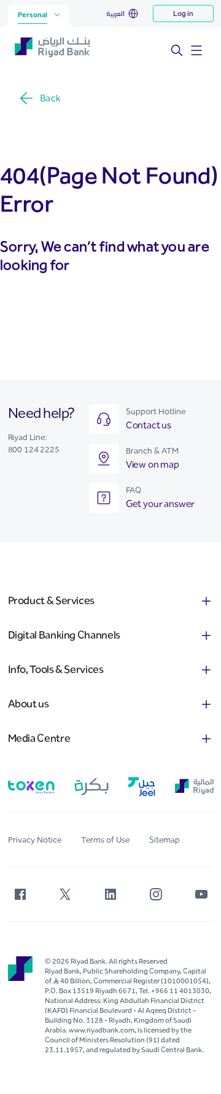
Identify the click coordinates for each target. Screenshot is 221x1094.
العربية (115, 13)
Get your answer (160, 504)
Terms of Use (105, 840)
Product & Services (51, 600)
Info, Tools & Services (56, 669)
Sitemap (164, 840)
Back (50, 98)
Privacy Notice (34, 840)
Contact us (148, 425)
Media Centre (39, 738)
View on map (152, 464)
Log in (183, 13)
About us (28, 703)
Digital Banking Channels (64, 635)
